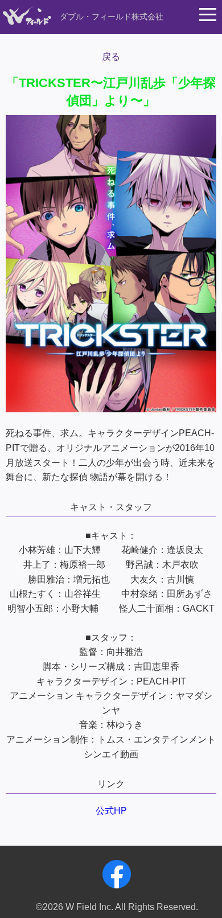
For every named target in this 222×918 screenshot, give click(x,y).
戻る (111, 57)
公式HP (111, 810)
